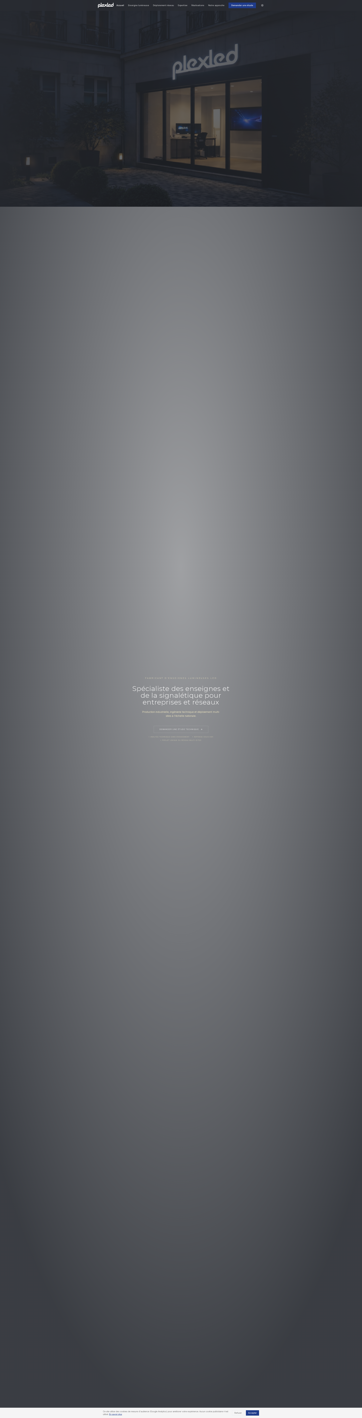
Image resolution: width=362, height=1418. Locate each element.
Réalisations (197, 5)
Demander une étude (242, 5)
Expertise (182, 5)
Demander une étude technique (179, 729)
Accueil (120, 5)
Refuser (238, 1413)
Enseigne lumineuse (138, 5)
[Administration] (262, 5)
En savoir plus (115, 1414)
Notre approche (216, 5)
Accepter (252, 1413)
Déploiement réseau (163, 5)
